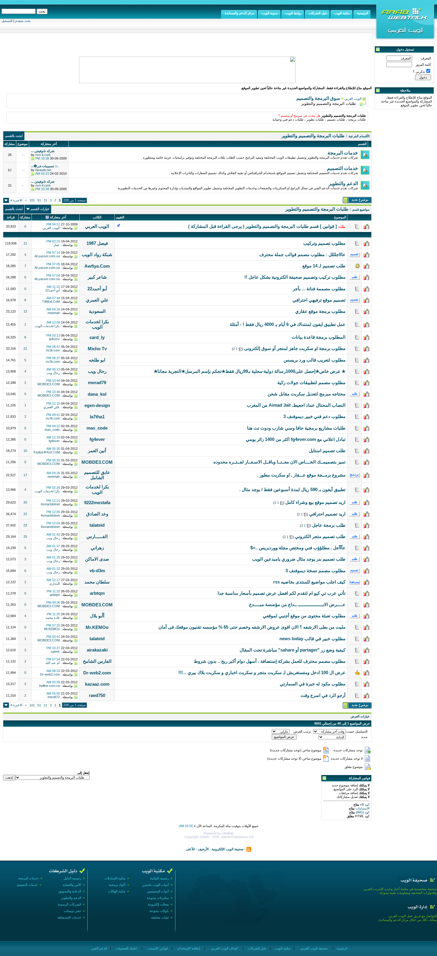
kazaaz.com (97, 684)
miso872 (54, 697)
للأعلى (190, 849)
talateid (97, 525)
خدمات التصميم (27, 884)
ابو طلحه (97, 359)
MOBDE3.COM (48, 384)
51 (39, 200)
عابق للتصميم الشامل (97, 475)
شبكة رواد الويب (97, 254)
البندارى (54, 583)
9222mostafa (97, 502)
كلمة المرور (423, 64)
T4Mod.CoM (51, 301)
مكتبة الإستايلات (114, 878)
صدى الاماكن (97, 558)
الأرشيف (203, 849)
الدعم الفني (98, 948)
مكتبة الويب (282, 948)
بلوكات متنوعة (159, 911)
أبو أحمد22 (97, 288)
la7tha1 (97, 416)
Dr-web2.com (97, 672)
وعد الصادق (97, 513)
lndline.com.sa (49, 685)
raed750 (97, 695)
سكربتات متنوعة (158, 898)
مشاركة (25, 217)
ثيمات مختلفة (160, 917)
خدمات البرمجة (28, 878)
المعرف (426, 58)
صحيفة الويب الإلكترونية (227, 849)
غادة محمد (52, 617)
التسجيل (6, 21)
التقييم (120, 217)
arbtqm (97, 593)
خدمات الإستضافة (69, 917)
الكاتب (97, 217)
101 (32, 200)
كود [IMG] (363, 812)
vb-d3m (97, 570)
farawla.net (43, 170)
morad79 (97, 382)
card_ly (97, 337)
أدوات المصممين (158, 891)
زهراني (97, 547)
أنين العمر (97, 450)
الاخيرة (16, 200)
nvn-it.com (43, 155)
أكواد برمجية (117, 884)
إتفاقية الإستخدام (188, 948)
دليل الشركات (256, 948)
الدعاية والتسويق (70, 891)
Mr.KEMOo (97, 627)
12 (25, 311)
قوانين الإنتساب (157, 948)
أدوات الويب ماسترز (155, 884)
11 (45, 200)
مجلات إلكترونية (158, 904)
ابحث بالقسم (14, 136)
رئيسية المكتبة (159, 878)
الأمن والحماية (72, 884)
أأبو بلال (97, 615)
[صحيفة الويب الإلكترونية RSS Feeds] (248, 849)
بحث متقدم (23, 21)
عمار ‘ (56, 245)
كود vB (364, 804)
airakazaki (97, 649)
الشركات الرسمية (69, 904)
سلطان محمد (97, 581)
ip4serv (54, 339)
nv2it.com (53, 350)
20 (25, 502)
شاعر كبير (97, 277)
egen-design (97, 405)
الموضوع (340, 217)
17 (25, 475)
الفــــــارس (97, 536)
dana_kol (97, 394)
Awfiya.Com (97, 266)
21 (25, 348)
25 (25, 536)
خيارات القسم (40, 209)
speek (55, 651)
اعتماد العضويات (126, 948)
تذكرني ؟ (419, 71)
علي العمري (97, 299)
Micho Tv (97, 348)
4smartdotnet (50, 504)
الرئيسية (342, 948)
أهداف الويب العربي (224, 948)
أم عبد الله (52, 663)
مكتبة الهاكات (116, 891)
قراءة (11, 217)
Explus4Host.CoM (47, 452)
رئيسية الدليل (72, 878)
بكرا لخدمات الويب (97, 324)
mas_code (97, 427)
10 (25, 450)
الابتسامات (362, 808)
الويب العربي (352, 98)
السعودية (97, 311)
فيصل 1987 (97, 243)
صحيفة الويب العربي (313, 948)
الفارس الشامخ (97, 661)
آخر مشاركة (58, 217)
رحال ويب (97, 371)
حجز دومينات (72, 911)
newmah (54, 313)
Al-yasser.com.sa (47, 256)
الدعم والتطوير (71, 898)
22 (25, 514)
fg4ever (97, 439)
